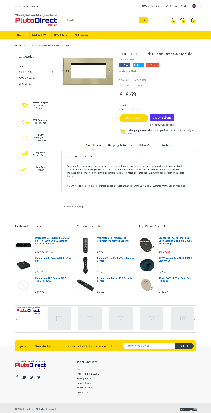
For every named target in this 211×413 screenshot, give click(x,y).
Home (18, 45)
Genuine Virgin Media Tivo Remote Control (115, 259)
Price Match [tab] (147, 145)
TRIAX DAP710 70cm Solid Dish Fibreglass (175, 279)
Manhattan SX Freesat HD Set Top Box (53, 259)
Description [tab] (93, 145)
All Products (25, 84)
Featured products (28, 226)
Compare (141, 79)
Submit (184, 346)
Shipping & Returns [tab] (120, 145)
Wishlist (125, 79)
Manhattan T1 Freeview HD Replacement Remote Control (113, 239)
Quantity (123, 105)
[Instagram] (31, 377)
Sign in (184, 6)
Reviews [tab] (166, 145)
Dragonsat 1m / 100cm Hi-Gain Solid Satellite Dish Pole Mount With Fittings (175, 241)
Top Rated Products (153, 226)
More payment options (162, 124)
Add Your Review (127, 59)
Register (173, 6)
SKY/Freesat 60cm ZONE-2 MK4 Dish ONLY (175, 259)
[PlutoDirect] (36, 19)
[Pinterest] (38, 377)
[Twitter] (24, 377)
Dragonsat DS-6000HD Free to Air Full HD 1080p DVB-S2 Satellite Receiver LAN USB (52, 241)
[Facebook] (17, 377)
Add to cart (136, 118)
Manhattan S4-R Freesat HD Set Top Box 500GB (52, 279)
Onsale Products (89, 226)
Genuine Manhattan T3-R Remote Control (114, 279)
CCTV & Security (27, 78)
